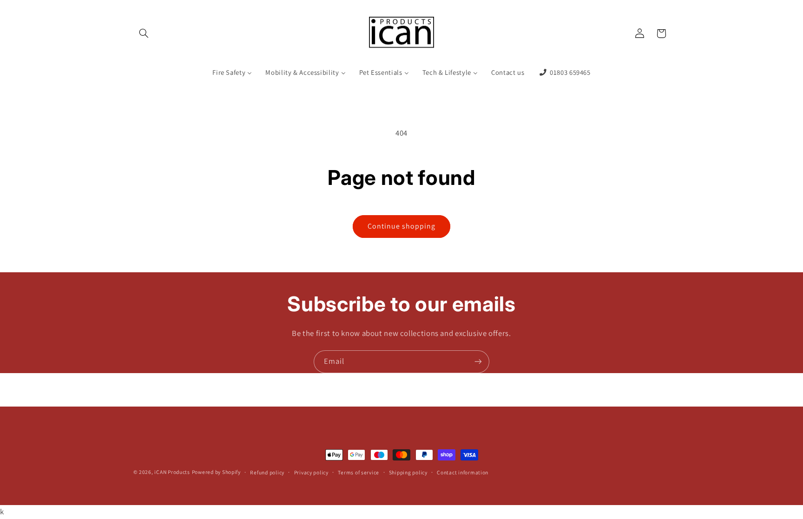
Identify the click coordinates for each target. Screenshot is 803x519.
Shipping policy (408, 472)
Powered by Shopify (216, 471)
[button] (144, 33)
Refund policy (267, 472)
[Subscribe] (478, 361)
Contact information (462, 472)
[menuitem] (232, 72)
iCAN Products (172, 471)
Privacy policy (311, 472)
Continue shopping (402, 226)
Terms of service (358, 472)
